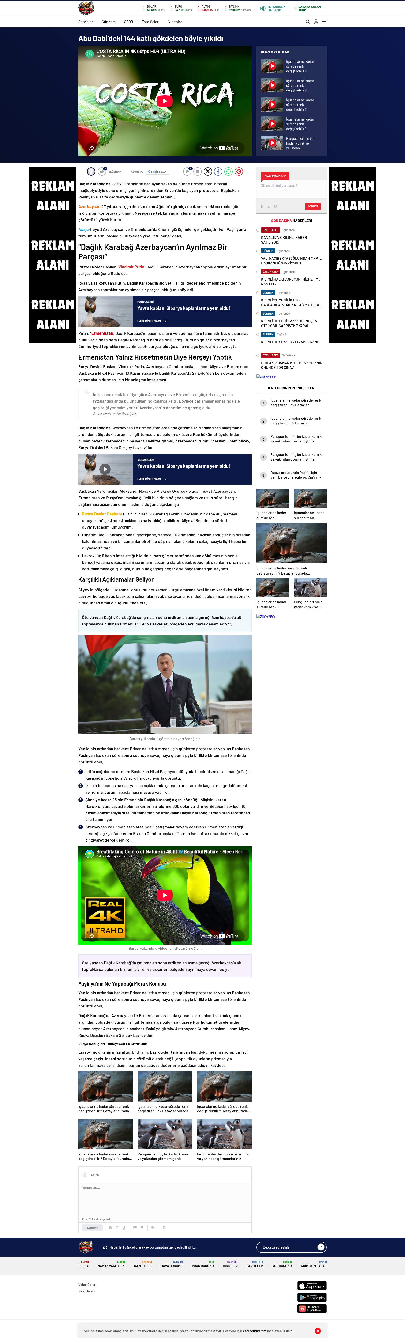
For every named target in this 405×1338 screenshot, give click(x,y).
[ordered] (135, 1228)
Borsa (83, 1264)
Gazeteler (143, 1264)
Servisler (85, 21)
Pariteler (255, 1264)
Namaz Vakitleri (111, 1264)
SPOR (128, 21)
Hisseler (230, 1264)
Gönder (92, 1228)
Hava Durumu (172, 1264)
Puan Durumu (203, 1264)
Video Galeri (87, 1284)
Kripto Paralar (314, 1264)
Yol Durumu (282, 1264)
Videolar (175, 21)
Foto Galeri (151, 21)
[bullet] (141, 1228)
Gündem (109, 21)
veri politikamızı (254, 1331)
